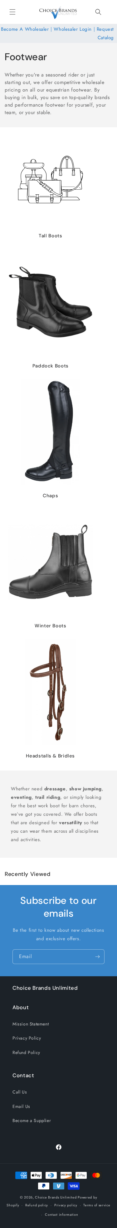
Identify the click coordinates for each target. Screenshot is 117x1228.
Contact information (61, 1214)
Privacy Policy (26, 1038)
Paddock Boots (50, 366)
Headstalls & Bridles (50, 756)
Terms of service (96, 1205)
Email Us (21, 1106)
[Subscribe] (97, 956)
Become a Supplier (31, 1120)
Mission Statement (30, 1024)
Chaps (50, 496)
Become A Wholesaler (25, 29)
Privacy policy (65, 1205)
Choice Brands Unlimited (55, 1197)
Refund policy (36, 1205)
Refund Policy (26, 1052)
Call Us (19, 1092)
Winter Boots (50, 626)
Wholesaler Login (73, 29)
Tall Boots (50, 236)
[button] (12, 12)
